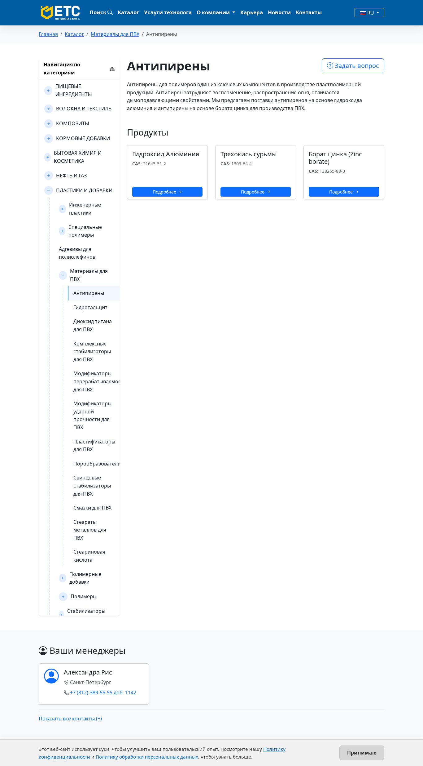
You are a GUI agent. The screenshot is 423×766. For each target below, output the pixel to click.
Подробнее (165, 192)
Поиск (98, 12)
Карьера (251, 12)
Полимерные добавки (85, 578)
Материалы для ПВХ (115, 34)
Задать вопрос (356, 65)
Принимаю (362, 752)
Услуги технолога (168, 12)
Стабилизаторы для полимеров (86, 615)
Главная (48, 34)
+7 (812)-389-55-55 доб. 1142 (103, 692)
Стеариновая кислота (89, 555)
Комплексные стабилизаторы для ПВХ (92, 351)
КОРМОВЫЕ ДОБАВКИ (83, 138)
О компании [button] (214, 12)
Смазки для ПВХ (92, 507)
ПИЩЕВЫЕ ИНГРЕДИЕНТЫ (73, 90)
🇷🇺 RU (367, 12)
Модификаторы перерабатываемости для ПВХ (99, 381)
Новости (279, 12)
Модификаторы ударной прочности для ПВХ (92, 415)
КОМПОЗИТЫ (72, 123)
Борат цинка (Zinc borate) (335, 158)
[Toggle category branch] (48, 90)
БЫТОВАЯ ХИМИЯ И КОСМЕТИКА (78, 156)
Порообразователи (97, 463)
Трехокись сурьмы (248, 154)
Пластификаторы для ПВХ (94, 445)
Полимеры (84, 596)
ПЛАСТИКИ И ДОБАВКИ (84, 190)
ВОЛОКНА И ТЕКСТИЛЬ (83, 108)
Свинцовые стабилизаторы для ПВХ (92, 485)
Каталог (128, 12)
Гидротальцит (90, 307)
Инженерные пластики (85, 208)
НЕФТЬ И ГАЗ (71, 175)
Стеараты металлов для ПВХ (89, 530)
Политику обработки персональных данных (147, 757)
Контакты (309, 12)
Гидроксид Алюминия (165, 154)
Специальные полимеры (85, 231)
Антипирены (88, 293)
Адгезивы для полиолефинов (77, 253)
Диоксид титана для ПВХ (92, 325)
